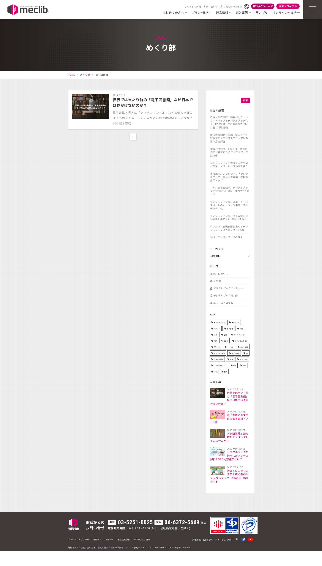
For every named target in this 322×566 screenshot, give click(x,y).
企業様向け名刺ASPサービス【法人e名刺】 (212, 539)
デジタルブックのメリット (228, 288)
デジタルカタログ (241, 341)
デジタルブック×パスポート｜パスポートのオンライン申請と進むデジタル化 (229, 205)
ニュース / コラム (223, 303)
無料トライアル (288, 6)
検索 (225, 372)
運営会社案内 (124, 539)
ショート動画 (218, 359)
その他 (217, 281)
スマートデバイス (220, 366)
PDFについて (220, 273)
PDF (215, 341)
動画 (234, 366)
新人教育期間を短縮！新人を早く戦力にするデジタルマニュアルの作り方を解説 (229, 138)
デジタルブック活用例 (226, 295)
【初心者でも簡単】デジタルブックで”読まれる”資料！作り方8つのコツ (229, 191)
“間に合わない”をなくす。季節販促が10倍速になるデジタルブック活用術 (229, 152)
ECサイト (217, 347)
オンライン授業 (219, 353)
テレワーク (244, 359)
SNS (215, 335)
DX (247, 353)
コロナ (226, 341)
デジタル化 (235, 322)
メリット (217, 329)
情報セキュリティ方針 (103, 539)
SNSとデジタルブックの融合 (226, 237)
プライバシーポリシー (78, 539)
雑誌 (231, 359)
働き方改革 (235, 353)
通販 (244, 366)
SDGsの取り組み (142, 539)
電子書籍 (230, 329)
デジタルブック (219, 322)
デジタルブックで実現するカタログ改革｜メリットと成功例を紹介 (229, 164)
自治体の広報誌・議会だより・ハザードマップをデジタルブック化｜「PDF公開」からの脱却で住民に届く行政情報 (229, 122)
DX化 (215, 372)
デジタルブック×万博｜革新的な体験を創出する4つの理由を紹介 (229, 217)
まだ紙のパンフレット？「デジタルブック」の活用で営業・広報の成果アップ (229, 177)
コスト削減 (244, 347)
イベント (230, 347)
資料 (241, 329)
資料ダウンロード (263, 6)
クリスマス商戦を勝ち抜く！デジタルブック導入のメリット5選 (229, 228)
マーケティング (238, 335)
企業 (225, 335)
